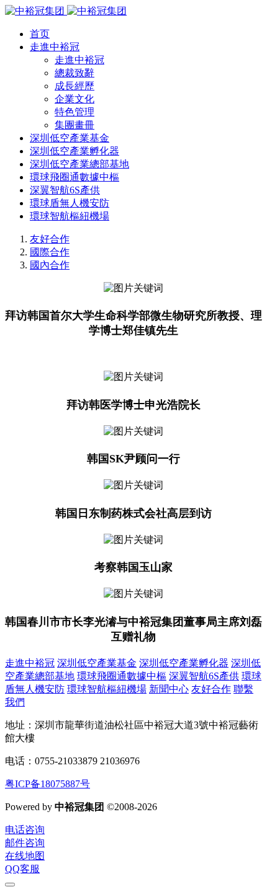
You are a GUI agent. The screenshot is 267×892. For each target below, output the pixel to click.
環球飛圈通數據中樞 (121, 676)
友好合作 (50, 239)
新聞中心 (169, 689)
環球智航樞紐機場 (107, 689)
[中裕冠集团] (66, 11)
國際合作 (50, 252)
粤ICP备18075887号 (47, 784)
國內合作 (50, 265)
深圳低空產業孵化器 (184, 663)
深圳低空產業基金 (97, 663)
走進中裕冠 (30, 663)
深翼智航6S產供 (204, 676)
